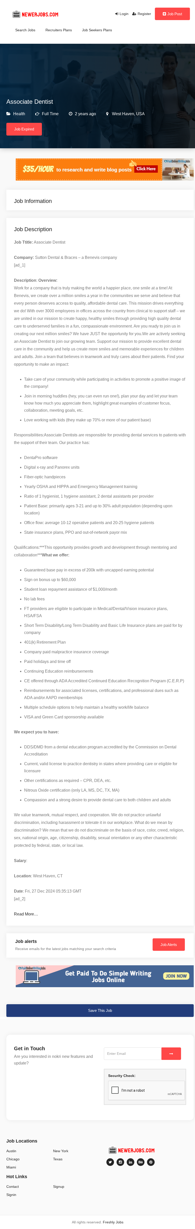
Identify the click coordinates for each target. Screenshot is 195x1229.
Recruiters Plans (58, 30)
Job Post (174, 14)
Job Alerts (168, 944)
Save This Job (100, 1010)
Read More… (26, 914)
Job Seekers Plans (97, 30)
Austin (11, 1151)
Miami (11, 1167)
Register (144, 14)
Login (124, 14)
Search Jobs (25, 30)
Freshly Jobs (113, 1222)
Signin (11, 1195)
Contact (12, 1186)
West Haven (122, 114)
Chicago (13, 1159)
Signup (58, 1186)
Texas (57, 1159)
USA (140, 114)
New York (60, 1151)
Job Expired (24, 129)
